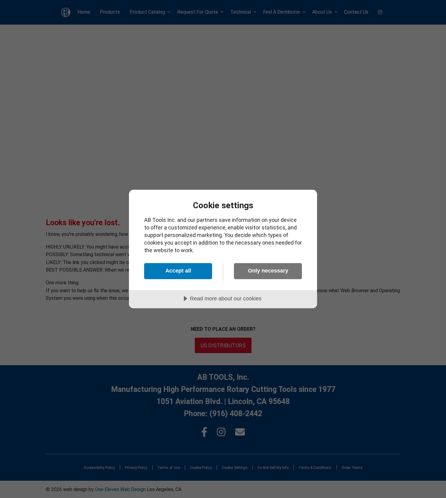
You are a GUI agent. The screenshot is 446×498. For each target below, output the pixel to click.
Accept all (178, 271)
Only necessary (268, 271)
